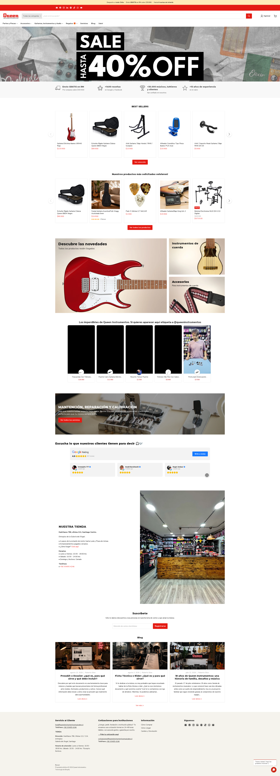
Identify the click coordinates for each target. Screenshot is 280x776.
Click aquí (75, 546)
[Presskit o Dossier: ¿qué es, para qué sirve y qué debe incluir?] (82, 655)
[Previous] (50, 134)
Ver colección (140, 162)
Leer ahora (82, 699)
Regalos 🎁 (71, 23)
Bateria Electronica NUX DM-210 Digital (207, 212)
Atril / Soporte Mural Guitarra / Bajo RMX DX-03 (208, 144)
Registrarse (160, 626)
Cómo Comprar (146, 725)
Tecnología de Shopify (62, 770)
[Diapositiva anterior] (6, 54)
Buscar (57, 765)
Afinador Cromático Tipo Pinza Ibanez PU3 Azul (172, 144)
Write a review (200, 454)
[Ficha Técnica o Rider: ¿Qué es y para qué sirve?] (140, 655)
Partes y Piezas (9, 23)
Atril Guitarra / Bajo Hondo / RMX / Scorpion (139, 144)
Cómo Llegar (146, 728)
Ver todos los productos (140, 227)
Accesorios (25, 23)
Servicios (84, 23)
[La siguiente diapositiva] (274, 54)
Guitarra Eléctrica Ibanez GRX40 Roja (69, 144)
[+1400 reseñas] (119, 89)
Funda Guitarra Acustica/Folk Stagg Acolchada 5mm (105, 212)
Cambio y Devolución (149, 731)
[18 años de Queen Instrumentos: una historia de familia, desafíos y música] (197, 655)
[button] (207, 475)
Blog (93, 23)
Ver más (139, 705)
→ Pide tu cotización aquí (108, 734)
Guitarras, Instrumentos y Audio (48, 23)
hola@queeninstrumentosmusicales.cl (69, 725)
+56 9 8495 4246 (67, 566)
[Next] (229, 134)
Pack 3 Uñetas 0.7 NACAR (136, 211)
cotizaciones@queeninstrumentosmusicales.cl (115, 739)
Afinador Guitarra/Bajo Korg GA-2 (173, 211)
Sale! (101, 23)
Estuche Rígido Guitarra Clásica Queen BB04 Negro (103, 144)
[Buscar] (249, 16)
